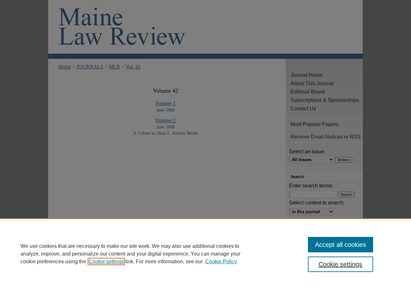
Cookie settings (106, 261)
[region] (205, 253)
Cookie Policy (221, 261)
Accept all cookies (340, 244)
